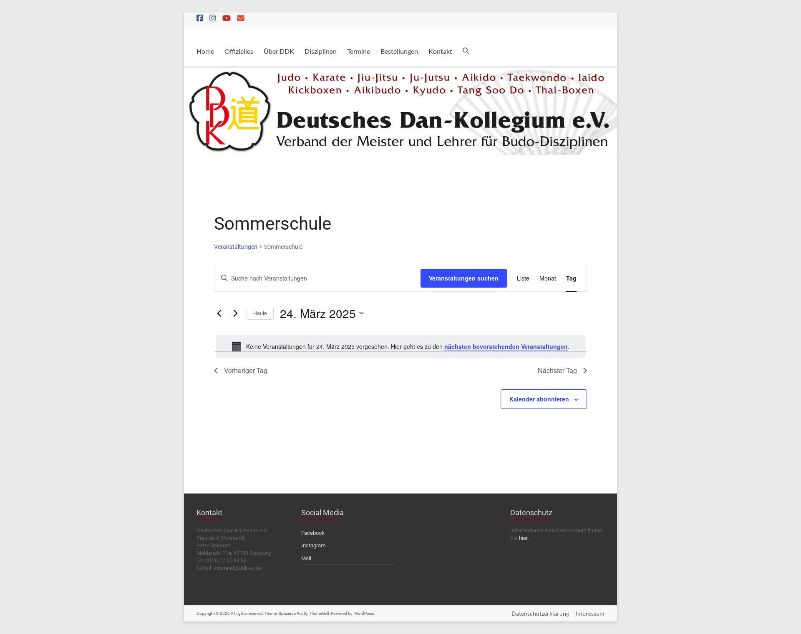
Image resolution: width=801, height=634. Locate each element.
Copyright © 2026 (213, 613)
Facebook (313, 533)
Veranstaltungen (235, 246)
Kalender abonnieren (539, 399)
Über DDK (279, 51)
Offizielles (238, 51)
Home (205, 51)
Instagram (313, 545)
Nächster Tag (557, 370)
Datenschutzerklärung (540, 613)
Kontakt (440, 51)
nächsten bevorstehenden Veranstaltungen (506, 346)
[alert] (400, 346)
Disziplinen (321, 51)
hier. (524, 538)
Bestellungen (399, 51)
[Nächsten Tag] (235, 313)
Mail (306, 558)
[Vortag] (219, 313)
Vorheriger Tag (245, 370)
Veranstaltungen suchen (464, 278)
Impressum (590, 613)
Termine (358, 51)
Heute (260, 312)
